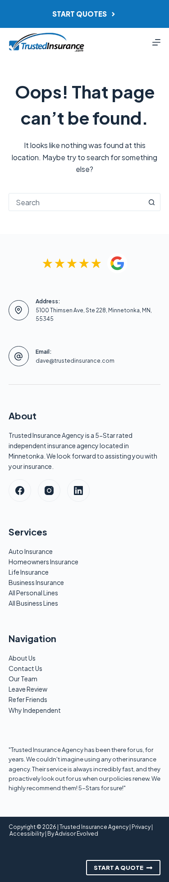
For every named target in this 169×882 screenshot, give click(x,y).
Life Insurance (29, 572)
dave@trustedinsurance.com (75, 360)
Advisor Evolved (76, 833)
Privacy (141, 827)
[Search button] (151, 202)
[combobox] (76, 202)
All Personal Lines (33, 593)
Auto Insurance (31, 551)
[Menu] (156, 42)
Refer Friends (28, 699)
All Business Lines (33, 603)
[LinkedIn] (78, 490)
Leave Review (28, 689)
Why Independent (35, 710)
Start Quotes (79, 13)
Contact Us (25, 668)
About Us (22, 658)
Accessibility (26, 833)
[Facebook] (20, 490)
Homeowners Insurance (43, 562)
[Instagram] (49, 490)
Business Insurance (36, 582)
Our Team (23, 679)
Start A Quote (118, 867)
